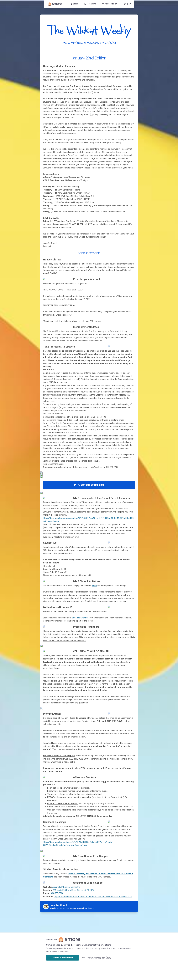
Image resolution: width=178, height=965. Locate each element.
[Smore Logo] (55, 4)
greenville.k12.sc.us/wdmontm (66, 887)
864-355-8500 (57, 893)
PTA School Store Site (89, 484)
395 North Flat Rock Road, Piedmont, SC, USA (73, 890)
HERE (94, 585)
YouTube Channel (80, 617)
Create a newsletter (62, 957)
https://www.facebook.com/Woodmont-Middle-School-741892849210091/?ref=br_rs (93, 896)
